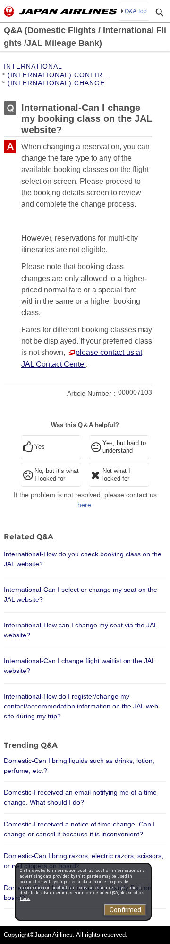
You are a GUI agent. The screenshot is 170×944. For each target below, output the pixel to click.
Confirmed (125, 910)
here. (25, 898)
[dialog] (83, 891)
